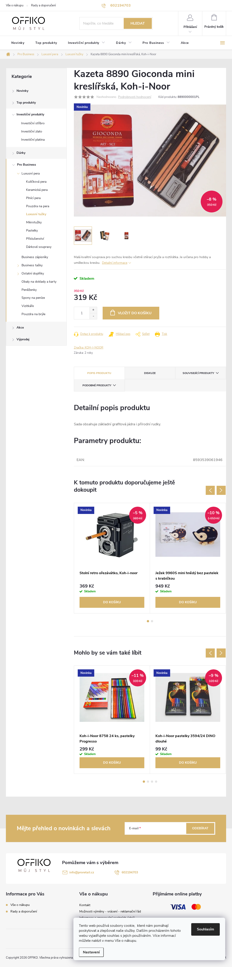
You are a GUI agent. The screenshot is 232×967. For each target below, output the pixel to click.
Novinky (22, 91)
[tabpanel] (112, 558)
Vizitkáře (28, 306)
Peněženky (29, 290)
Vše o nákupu (14, 5)
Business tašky (32, 265)
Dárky (21, 153)
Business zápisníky (35, 257)
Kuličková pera (36, 181)
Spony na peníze (33, 298)
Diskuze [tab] (150, 373)
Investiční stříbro (33, 123)
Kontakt (84, 905)
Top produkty (26, 102)
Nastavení (91, 952)
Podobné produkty (96, 385)
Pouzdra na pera (37, 206)
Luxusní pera (31, 173)
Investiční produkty (30, 114)
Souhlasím (205, 929)
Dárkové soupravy (38, 247)
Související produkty (198, 373)
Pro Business (26, 164)
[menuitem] (18, 43)
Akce (20, 327)
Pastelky (32, 230)
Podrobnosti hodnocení (134, 97)
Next (221, 490)
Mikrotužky (34, 222)
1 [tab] (148, 621)
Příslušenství (35, 239)
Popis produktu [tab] (99, 373)
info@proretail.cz (81, 872)
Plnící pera (33, 198)
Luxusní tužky (36, 214)
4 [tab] (156, 781)
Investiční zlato (31, 131)
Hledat (137, 23)
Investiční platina (33, 139)
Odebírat (200, 828)
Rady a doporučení (43, 5)
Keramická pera (37, 190)
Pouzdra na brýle (33, 314)
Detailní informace (114, 263)
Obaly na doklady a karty (39, 281)
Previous (210, 490)
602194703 (130, 872)
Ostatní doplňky (33, 273)
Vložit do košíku (135, 313)
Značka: (88, 348)
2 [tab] (152, 621)
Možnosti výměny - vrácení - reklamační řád (110, 911)
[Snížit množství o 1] (93, 316)
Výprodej (23, 339)
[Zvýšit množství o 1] (93, 310)
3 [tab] (152, 781)
